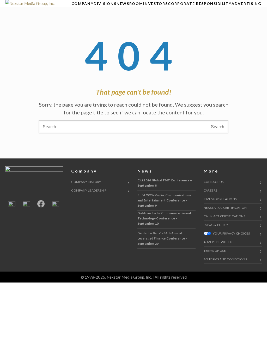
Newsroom (130, 3)
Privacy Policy (216, 225)
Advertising (246, 3)
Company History (86, 182)
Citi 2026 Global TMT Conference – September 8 (164, 182)
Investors (155, 3)
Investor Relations (220, 199)
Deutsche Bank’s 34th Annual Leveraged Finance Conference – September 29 (162, 238)
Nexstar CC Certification (225, 208)
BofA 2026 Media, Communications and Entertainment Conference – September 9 (164, 200)
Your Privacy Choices (231, 233)
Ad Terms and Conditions (225, 259)
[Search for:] (124, 127)
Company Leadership (88, 190)
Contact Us (214, 182)
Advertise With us (219, 242)
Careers (210, 190)
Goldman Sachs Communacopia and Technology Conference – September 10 (164, 218)
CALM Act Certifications (224, 216)
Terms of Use (215, 251)
